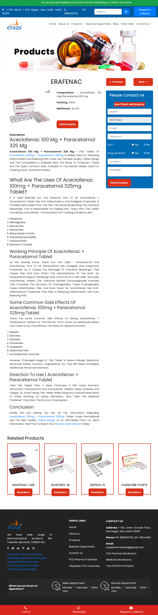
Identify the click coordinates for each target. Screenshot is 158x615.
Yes (136, 145)
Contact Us (76, 553)
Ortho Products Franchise (23, 565)
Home (52, 23)
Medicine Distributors (119, 559)
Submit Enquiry (119, 182)
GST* (111, 145)
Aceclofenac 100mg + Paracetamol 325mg (37, 155)
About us (64, 23)
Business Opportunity (98, 23)
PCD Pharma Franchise (83, 559)
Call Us (26, 612)
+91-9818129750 (75, 11)
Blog (115, 23)
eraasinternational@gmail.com (125, 547)
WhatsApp (79, 612)
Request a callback (145, 11)
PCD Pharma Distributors (121, 553)
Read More (23, 492)
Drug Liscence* (117, 153)
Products (76, 23)
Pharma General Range (21, 569)
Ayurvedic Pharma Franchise (24, 554)
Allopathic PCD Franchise (84, 566)
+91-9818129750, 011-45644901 (133, 537)
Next (142, 81)
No (148, 145)
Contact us (143, 23)
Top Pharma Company (120, 566)
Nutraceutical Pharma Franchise (27, 558)
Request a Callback (131, 612)
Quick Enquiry (67, 124)
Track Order (127, 23)
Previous (117, 81)
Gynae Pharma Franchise (22, 562)
